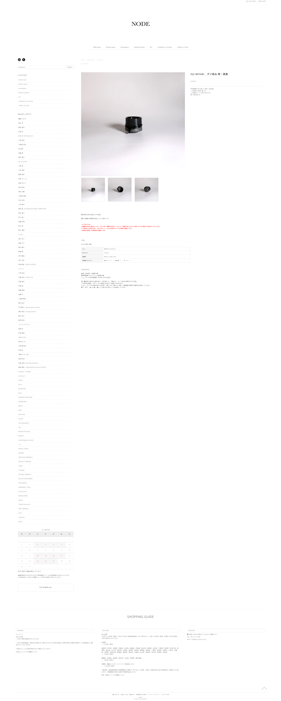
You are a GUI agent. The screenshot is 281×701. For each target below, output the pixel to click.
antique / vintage (24, 372)
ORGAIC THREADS (24, 461)
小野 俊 (20, 166)
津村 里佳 (21, 256)
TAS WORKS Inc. (45, 587)
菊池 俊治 (21, 187)
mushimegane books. (26, 440)
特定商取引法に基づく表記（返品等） (203, 89)
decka (20, 380)
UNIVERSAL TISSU (24, 487)
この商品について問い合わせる (201, 93)
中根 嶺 (20, 286)
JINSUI (20, 406)
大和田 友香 (22, 144)
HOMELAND (22, 402)
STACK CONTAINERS (25, 479)
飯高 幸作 (21, 127)
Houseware (125, 47)
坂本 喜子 (21, 213)
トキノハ (21, 269)
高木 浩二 (21, 239)
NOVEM (21, 453)
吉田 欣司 (21, 359)
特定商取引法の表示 (141, 694)
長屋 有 (20, 294)
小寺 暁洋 (21, 204)
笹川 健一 (21, 217)
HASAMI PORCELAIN (25, 397)
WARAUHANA (23, 496)
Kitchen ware (110, 47)
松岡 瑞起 (21, 333)
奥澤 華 (20, 153)
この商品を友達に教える (198, 91)
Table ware (97, 47)
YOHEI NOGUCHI (24, 504)
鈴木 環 (20, 226)
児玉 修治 (21, 200)
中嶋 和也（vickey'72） (26, 277)
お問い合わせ (115, 694)
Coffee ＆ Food (182, 47)
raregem (21, 470)
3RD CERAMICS (23, 509)
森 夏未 (20, 350)
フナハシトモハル (24, 324)
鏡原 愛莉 (21, 174)
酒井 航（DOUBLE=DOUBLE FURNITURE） (32, 209)
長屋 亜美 (21, 290)
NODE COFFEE (23, 449)
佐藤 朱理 (21, 222)
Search (70, 67)
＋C (19, 444)
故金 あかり (22, 183)
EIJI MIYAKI (84, 64)
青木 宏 (20, 123)
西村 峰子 (21, 303)
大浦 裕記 (21, 140)
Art (151, 47)
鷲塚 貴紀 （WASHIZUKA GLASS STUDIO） (32, 367)
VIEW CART (262, 1)
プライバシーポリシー (154, 694)
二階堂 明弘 (22, 299)
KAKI (20, 410)
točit (20, 513)
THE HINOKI (22, 483)
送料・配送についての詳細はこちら (113, 675)
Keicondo (21, 414)
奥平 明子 (21, 157)
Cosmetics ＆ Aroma (164, 47)
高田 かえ (21, 243)
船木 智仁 (21, 316)
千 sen (20, 234)
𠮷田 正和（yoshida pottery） (28, 363)
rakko (20, 466)
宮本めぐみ (22, 342)
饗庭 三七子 (22, 119)
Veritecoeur (22, 491)
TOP (82, 60)
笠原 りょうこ (22, 179)
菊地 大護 (21, 192)
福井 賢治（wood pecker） (27, 312)
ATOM (167, 694)
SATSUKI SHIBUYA (24, 474)
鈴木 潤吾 (21, 230)
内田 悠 (20, 132)
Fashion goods (139, 47)
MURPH (21, 436)
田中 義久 (21, 247)
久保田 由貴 (22, 196)
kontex (20, 419)
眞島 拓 (20, 329)
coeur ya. (21, 376)
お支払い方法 (124, 694)
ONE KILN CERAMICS (25, 457)
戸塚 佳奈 (21, 273)
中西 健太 (21, 282)
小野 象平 (21, 170)
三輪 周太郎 (22, 346)
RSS (163, 694)
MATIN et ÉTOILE (24, 432)
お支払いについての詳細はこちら (26, 652)
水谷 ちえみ (22, 337)
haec (20, 393)
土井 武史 (21, 260)
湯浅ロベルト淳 (23, 354)
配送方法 (131, 694)
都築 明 (20, 252)
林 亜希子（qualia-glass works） (29, 307)
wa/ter (20, 500)
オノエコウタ (22, 162)
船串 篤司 (21, 320)
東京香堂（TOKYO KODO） (27, 264)
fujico (20, 521)
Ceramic (100, 60)
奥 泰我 (20, 149)
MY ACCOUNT (251, 1)
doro (20, 384)
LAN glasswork (23, 423)
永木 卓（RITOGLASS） (26, 136)
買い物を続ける (196, 95)
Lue (19, 427)
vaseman (21, 517)
